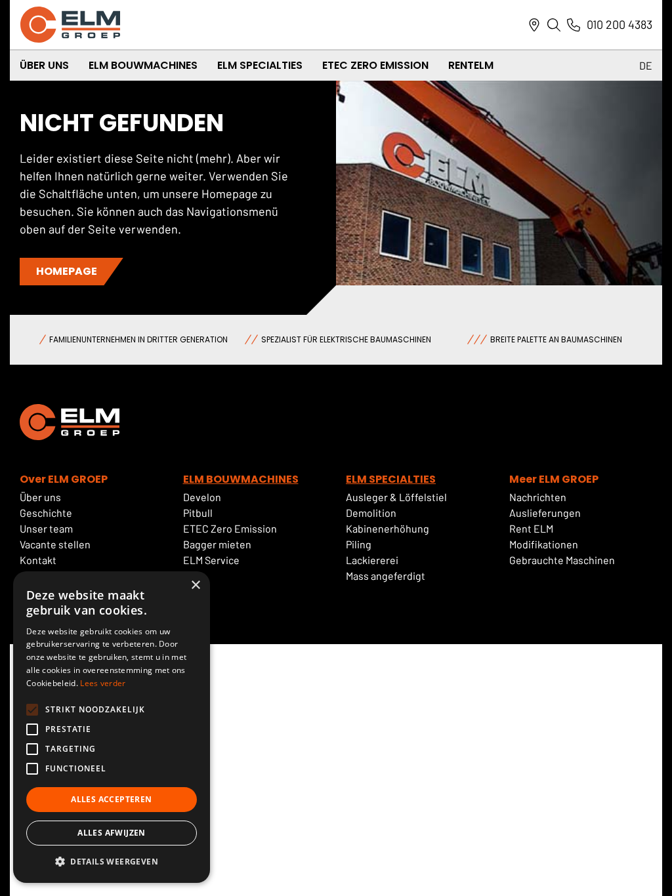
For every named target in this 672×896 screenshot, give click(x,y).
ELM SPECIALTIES (391, 479)
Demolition (371, 512)
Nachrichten (537, 497)
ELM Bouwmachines (143, 65)
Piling (358, 544)
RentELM (471, 65)
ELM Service (211, 560)
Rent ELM (531, 528)
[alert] (111, 727)
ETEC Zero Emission (375, 65)
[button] (111, 862)
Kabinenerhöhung (387, 528)
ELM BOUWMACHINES (241, 479)
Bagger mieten (217, 544)
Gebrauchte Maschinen (562, 560)
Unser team (46, 528)
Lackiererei (372, 560)
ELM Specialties (260, 65)
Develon (202, 497)
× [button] (195, 585)
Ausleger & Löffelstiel (396, 497)
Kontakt (38, 560)
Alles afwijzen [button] (111, 832)
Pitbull (198, 512)
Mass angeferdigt (385, 575)
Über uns (40, 497)
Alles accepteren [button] (111, 799)
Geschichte (46, 512)
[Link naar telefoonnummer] (573, 24)
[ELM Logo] (70, 25)
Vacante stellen (56, 544)
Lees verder (102, 683)
